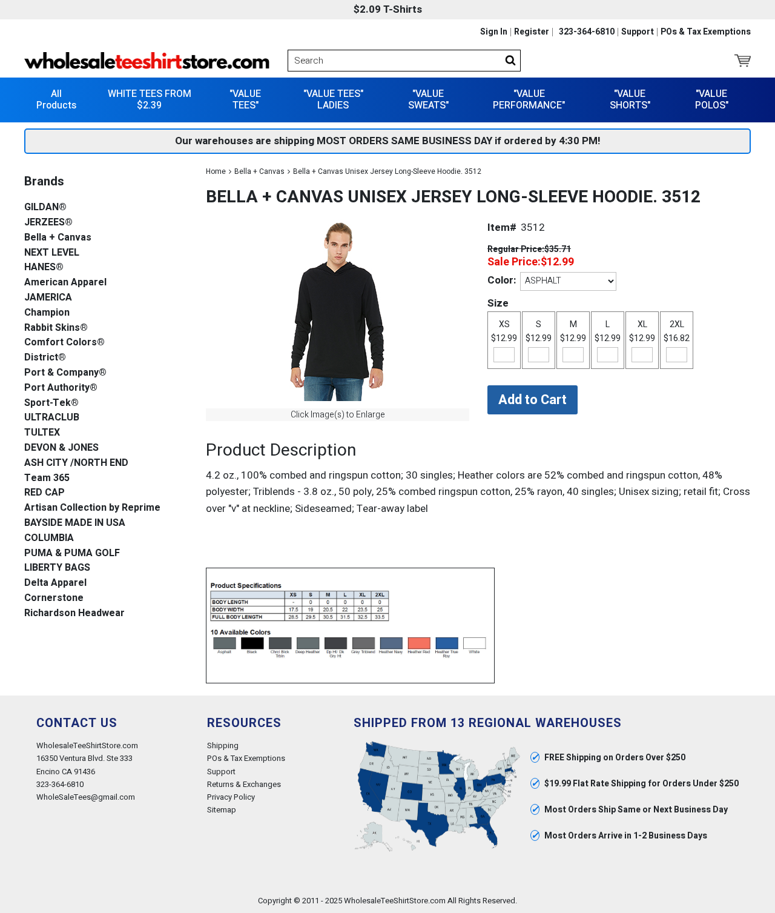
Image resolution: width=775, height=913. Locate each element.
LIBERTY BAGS (57, 568)
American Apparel (65, 282)
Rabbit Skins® (56, 328)
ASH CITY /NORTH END (76, 463)
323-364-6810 (587, 32)
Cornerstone (54, 598)
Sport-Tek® (51, 403)
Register (531, 32)
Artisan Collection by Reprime (92, 508)
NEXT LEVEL (51, 253)
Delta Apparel (55, 583)
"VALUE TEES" (245, 100)
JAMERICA (48, 297)
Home (216, 171)
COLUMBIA (49, 538)
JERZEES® (48, 222)
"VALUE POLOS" (711, 100)
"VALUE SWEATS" (428, 100)
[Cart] (742, 60)
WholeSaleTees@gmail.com (85, 797)
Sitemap (221, 809)
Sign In (493, 32)
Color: (501, 280)
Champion (47, 313)
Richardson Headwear (74, 613)
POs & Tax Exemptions (706, 32)
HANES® (44, 267)
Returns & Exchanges (244, 784)
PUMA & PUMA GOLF (72, 553)
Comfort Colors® (64, 342)
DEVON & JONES (61, 448)
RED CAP (44, 492)
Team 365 (47, 478)
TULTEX (42, 433)
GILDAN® (45, 207)
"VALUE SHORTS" (630, 100)
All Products (56, 100)
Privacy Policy (231, 797)
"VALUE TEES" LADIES (333, 100)
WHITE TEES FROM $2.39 (149, 100)
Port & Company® (65, 373)
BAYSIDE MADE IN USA (74, 523)
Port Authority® (60, 388)
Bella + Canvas (259, 171)
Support (637, 32)
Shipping (223, 745)
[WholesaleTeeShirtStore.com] (146, 60)
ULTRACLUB (51, 417)
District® (45, 357)
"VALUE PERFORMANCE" (529, 100)
